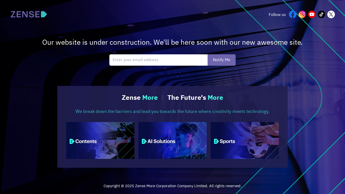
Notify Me (221, 60)
